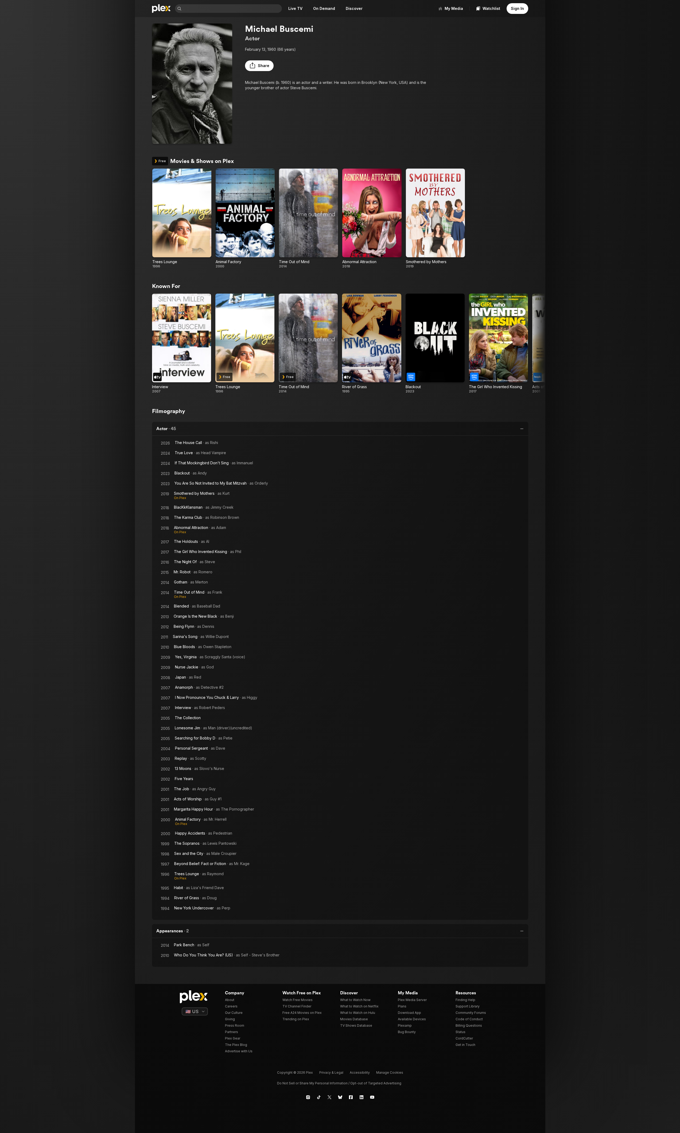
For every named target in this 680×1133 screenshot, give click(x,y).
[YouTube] (372, 1097)
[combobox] (232, 8)
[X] (329, 1097)
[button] (259, 65)
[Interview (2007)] (181, 344)
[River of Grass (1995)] (371, 344)
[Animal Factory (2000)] (245, 218)
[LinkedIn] (361, 1097)
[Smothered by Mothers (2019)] (435, 218)
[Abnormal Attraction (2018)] (371, 218)
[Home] (161, 8)
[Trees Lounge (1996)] (181, 218)
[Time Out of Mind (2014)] (308, 218)
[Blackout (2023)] (435, 344)
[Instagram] (308, 1097)
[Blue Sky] (340, 1097)
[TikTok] (318, 1097)
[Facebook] (350, 1097)
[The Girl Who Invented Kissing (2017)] (498, 344)
